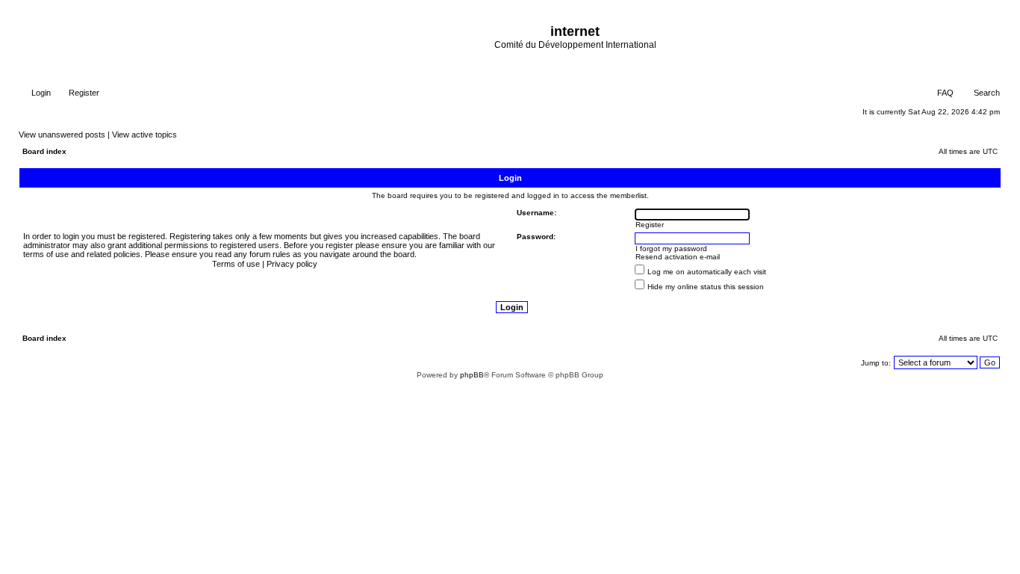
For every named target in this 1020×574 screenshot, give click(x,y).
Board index (44, 151)
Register (82, 92)
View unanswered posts (62, 134)
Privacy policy (292, 263)
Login (40, 92)
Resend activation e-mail (677, 257)
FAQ (944, 92)
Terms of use (236, 263)
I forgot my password (671, 248)
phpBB (472, 375)
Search (985, 92)
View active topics (144, 134)
